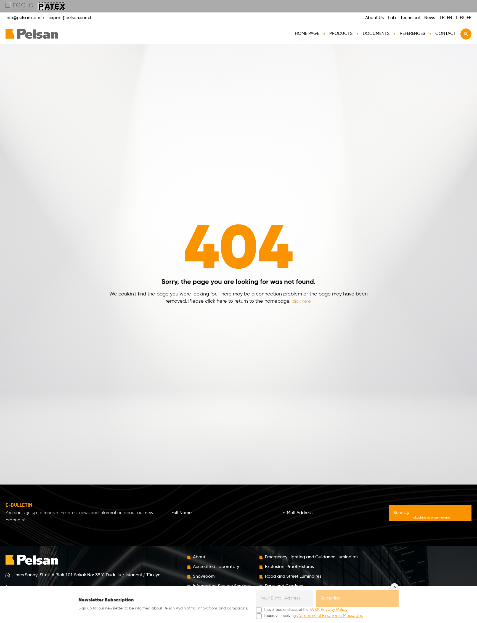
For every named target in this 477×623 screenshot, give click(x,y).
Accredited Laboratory (216, 567)
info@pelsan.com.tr (25, 18)
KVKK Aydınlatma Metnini (438, 513)
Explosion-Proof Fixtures (289, 567)
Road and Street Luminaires (293, 576)
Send (428, 515)
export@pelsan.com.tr (71, 18)
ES (462, 18)
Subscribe (330, 598)
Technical (410, 18)
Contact (445, 34)
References (412, 34)
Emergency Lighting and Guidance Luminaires (311, 557)
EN (449, 18)
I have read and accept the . (306, 610)
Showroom (204, 576)
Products (341, 34)
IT (456, 18)
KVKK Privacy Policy (328, 610)
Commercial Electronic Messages (329, 616)
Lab (392, 18)
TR (442, 18)
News (429, 18)
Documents (376, 34)
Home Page (307, 34)
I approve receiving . (314, 616)
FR (469, 18)
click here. (301, 301)
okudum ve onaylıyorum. (438, 515)
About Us (374, 18)
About (199, 557)
